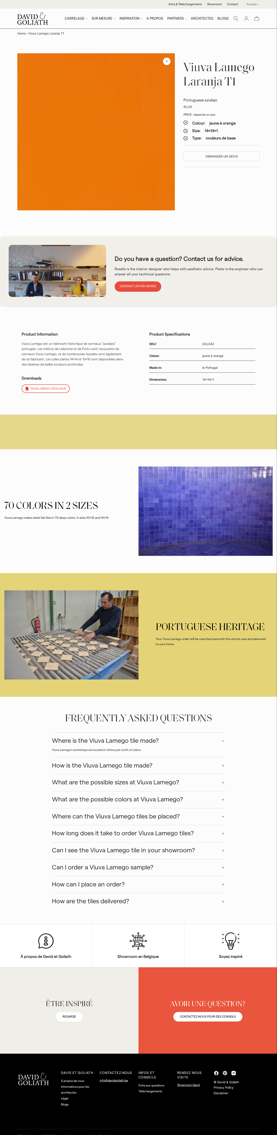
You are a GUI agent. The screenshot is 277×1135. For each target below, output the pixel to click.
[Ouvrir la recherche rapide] (236, 18)
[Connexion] (246, 18)
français (252, 4)
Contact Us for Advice (138, 286)
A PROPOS (155, 18)
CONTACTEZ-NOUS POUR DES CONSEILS (208, 1016)
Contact (232, 4)
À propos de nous (72, 1081)
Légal (64, 1098)
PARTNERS (175, 18)
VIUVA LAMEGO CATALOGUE (48, 388)
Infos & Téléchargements (185, 4)
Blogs (64, 1104)
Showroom (214, 4)
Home (21, 33)
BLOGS (223, 18)
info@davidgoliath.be (114, 1080)
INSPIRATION (129, 18)
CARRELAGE (74, 18)
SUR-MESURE (102, 18)
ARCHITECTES (202, 18)
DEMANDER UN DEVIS (222, 156)
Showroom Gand (188, 1085)
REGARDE (69, 1016)
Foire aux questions (151, 1085)
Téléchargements (150, 1091)
